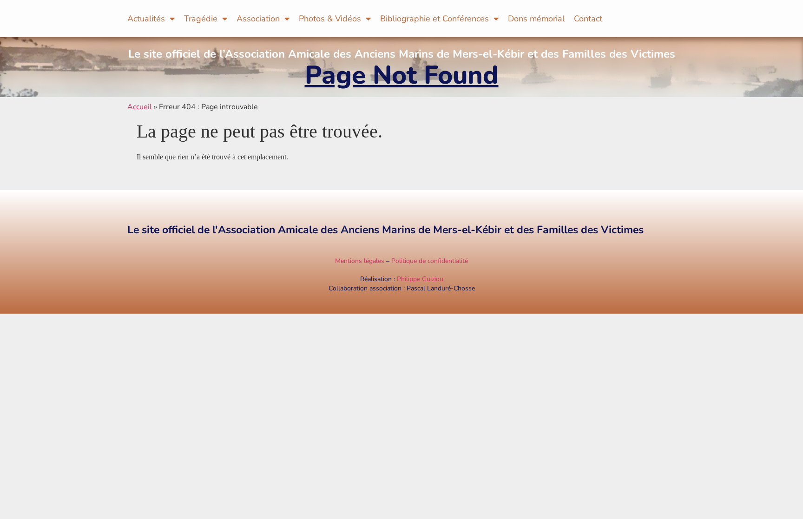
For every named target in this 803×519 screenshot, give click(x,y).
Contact (588, 18)
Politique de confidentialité (429, 260)
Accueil (139, 107)
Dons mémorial (536, 18)
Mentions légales (359, 260)
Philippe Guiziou (420, 279)
